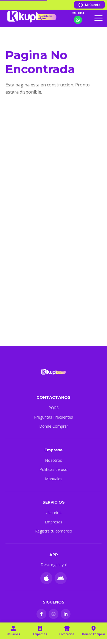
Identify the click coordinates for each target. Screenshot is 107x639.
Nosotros (53, 460)
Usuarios (53, 512)
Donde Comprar (53, 426)
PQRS (54, 407)
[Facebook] (41, 614)
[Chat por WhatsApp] (78, 20)
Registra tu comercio (53, 531)
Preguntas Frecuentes (53, 417)
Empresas (53, 522)
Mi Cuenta (92, 4)
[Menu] (98, 18)
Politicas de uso (53, 469)
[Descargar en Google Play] (61, 578)
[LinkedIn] (66, 614)
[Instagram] (53, 614)
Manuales (53, 478)
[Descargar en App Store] (46, 578)
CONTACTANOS (53, 397)
